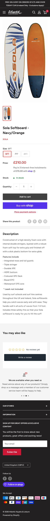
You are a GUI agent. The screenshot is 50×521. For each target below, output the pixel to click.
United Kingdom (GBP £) (14, 465)
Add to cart (25, 196)
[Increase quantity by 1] (31, 187)
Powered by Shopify (11, 515)
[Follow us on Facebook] (5, 478)
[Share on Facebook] (29, 221)
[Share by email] (45, 221)
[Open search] (33, 12)
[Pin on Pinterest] (35, 221)
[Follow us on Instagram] (10, 478)
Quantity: (7, 186)
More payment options (25, 212)
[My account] (39, 12)
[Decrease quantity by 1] (16, 187)
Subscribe (12, 452)
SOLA (5, 139)
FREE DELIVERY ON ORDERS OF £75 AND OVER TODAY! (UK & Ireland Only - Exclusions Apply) (25, 3)
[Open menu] (4, 12)
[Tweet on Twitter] (40, 221)
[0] (45, 12)
